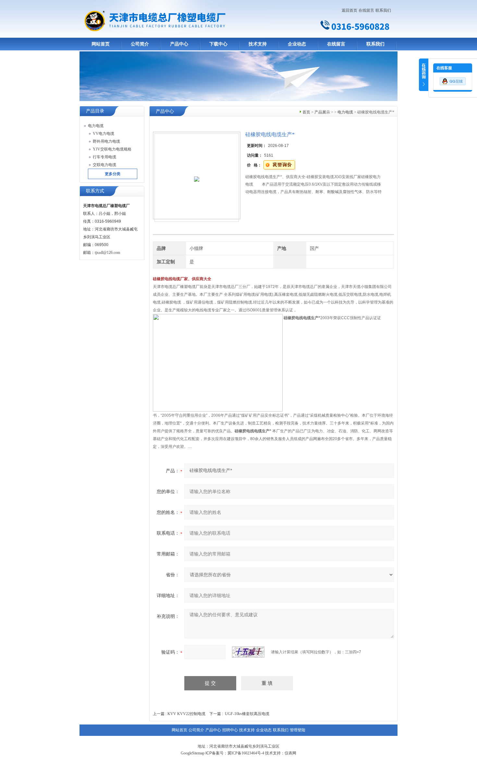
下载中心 (218, 44)
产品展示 (322, 112)
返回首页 (349, 10)
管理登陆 (297, 730)
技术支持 (258, 44)
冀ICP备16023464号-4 (245, 753)
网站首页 (101, 44)
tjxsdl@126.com (107, 252)
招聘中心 (230, 730)
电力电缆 (345, 112)
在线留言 (366, 10)
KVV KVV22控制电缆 (186, 713)
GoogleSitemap (192, 753)
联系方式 (95, 191)
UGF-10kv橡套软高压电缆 (247, 713)
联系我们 (383, 10)
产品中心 (179, 44)
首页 (306, 112)
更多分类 (112, 174)
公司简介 (140, 44)
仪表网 (290, 753)
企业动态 (297, 44)
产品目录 (95, 111)
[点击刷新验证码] (248, 652)
